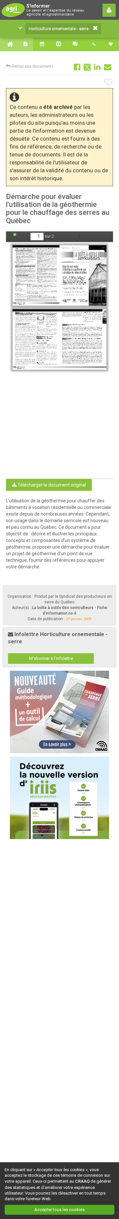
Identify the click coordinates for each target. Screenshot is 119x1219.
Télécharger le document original (51, 485)
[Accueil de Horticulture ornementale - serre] (8, 44)
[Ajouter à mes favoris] (108, 82)
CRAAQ (82, 1181)
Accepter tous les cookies (59, 1209)
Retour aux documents (32, 66)
